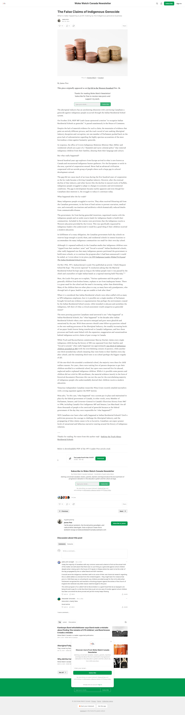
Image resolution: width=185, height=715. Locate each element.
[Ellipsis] (126, 561)
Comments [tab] (62, 544)
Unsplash (101, 78)
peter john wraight (68, 562)
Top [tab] (60, 622)
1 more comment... (63, 612)
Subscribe (169, 3)
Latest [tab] (65, 622)
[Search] (157, 3)
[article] (92, 634)
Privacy (93, 701)
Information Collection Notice (91, 679)
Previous (65, 511)
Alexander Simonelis (68, 598)
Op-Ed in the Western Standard (100, 88)
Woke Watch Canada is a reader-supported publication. (75, 635)
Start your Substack (87, 706)
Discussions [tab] (72, 622)
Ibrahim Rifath (91, 78)
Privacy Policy (107, 679)
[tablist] (65, 544)
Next (121, 511)
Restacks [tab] (70, 544)
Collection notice (107, 701)
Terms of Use (102, 677)
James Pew (65, 19)
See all (61, 672)
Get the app (102, 706)
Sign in (179, 3)
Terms (99, 701)
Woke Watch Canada (71, 637)
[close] (111, 641)
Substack (83, 711)
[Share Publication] (161, 3)
